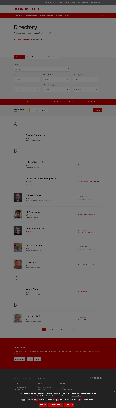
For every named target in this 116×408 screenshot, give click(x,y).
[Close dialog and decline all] (115, 392)
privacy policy (76, 396)
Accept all (69, 405)
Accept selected (55, 405)
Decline (43, 405)
